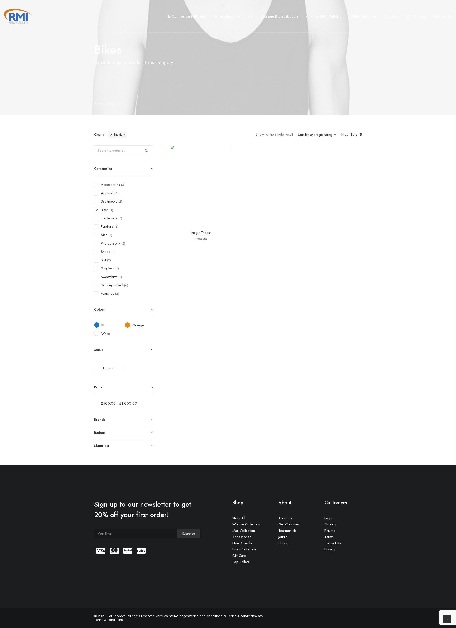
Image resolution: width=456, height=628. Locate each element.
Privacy (329, 549)
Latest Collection (244, 549)
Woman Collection (246, 524)
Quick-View (225, 150)
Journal (283, 536)
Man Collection (243, 530)
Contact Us (442, 16)
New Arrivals (242, 543)
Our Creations (288, 524)
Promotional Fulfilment (234, 16)
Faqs (328, 518)
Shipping (330, 524)
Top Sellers (241, 561)
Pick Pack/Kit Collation (324, 16)
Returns (329, 530)
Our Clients (416, 16)
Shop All (238, 518)
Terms (329, 536)
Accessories (241, 536)
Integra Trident (201, 232)
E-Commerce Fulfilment (188, 16)
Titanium (119, 134)
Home (98, 103)
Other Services (364, 16)
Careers (284, 543)
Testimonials (287, 530)
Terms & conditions (108, 620)
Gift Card (239, 555)
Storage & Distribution (279, 16)
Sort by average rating (315, 134)
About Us (391, 16)
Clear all (99, 134)
